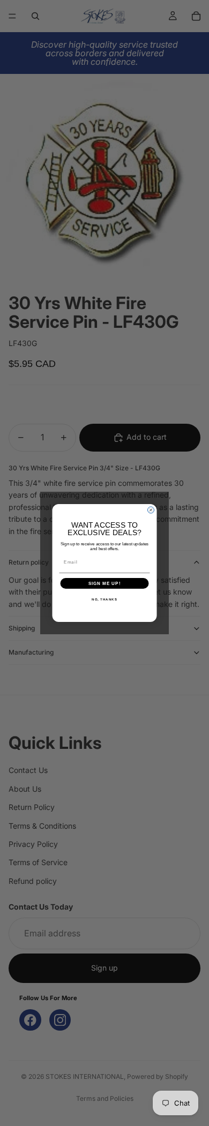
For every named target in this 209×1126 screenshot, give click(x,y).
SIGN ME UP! (104, 583)
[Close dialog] (151, 510)
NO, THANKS (104, 600)
